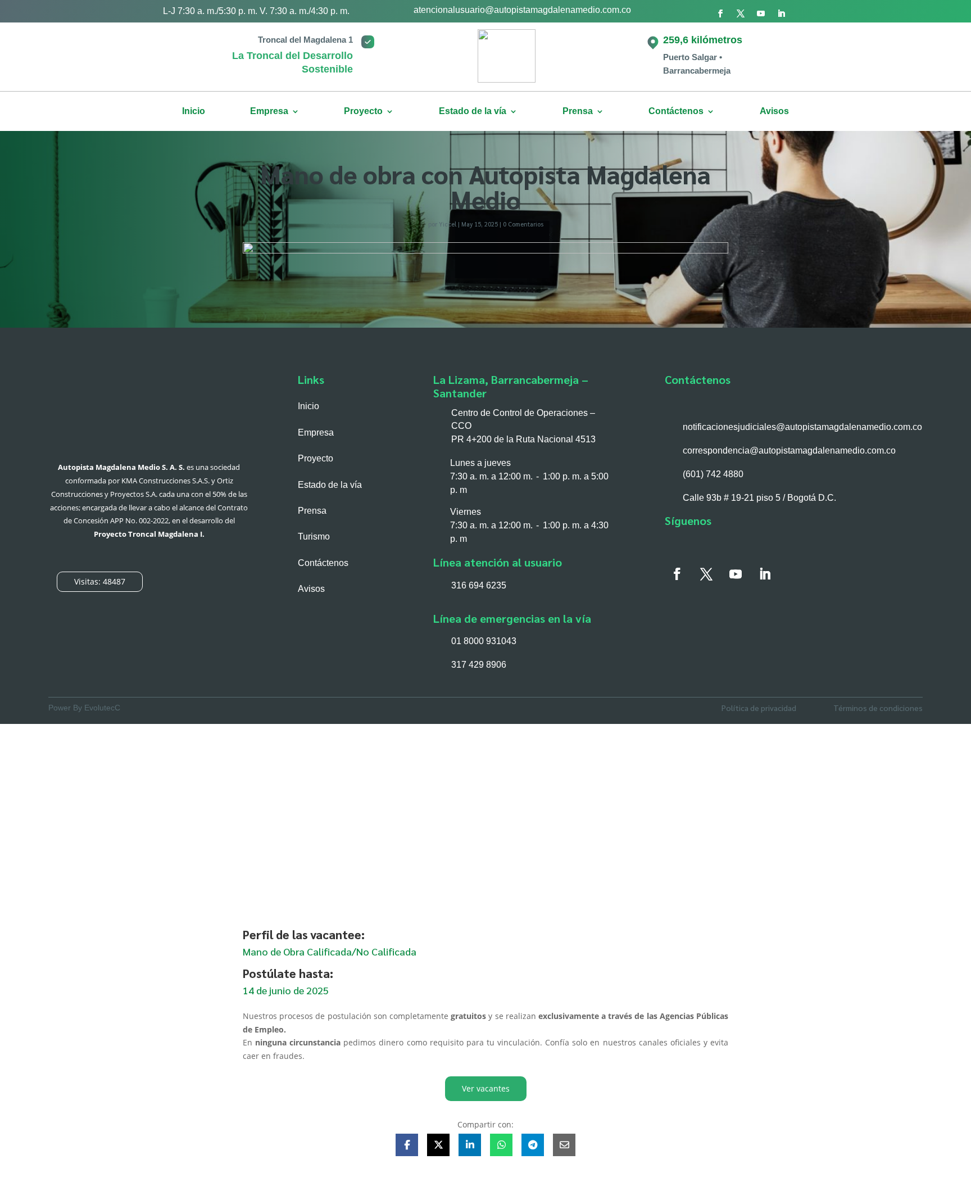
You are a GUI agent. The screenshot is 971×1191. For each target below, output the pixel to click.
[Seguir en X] (740, 13)
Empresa (269, 111)
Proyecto (363, 111)
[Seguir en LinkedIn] (781, 13)
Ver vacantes (486, 1088)
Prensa (312, 510)
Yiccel (447, 224)
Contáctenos (676, 111)
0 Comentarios (523, 224)
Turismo (314, 536)
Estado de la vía (472, 111)
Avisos (774, 111)
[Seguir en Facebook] (720, 13)
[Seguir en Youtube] (761, 13)
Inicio (193, 111)
